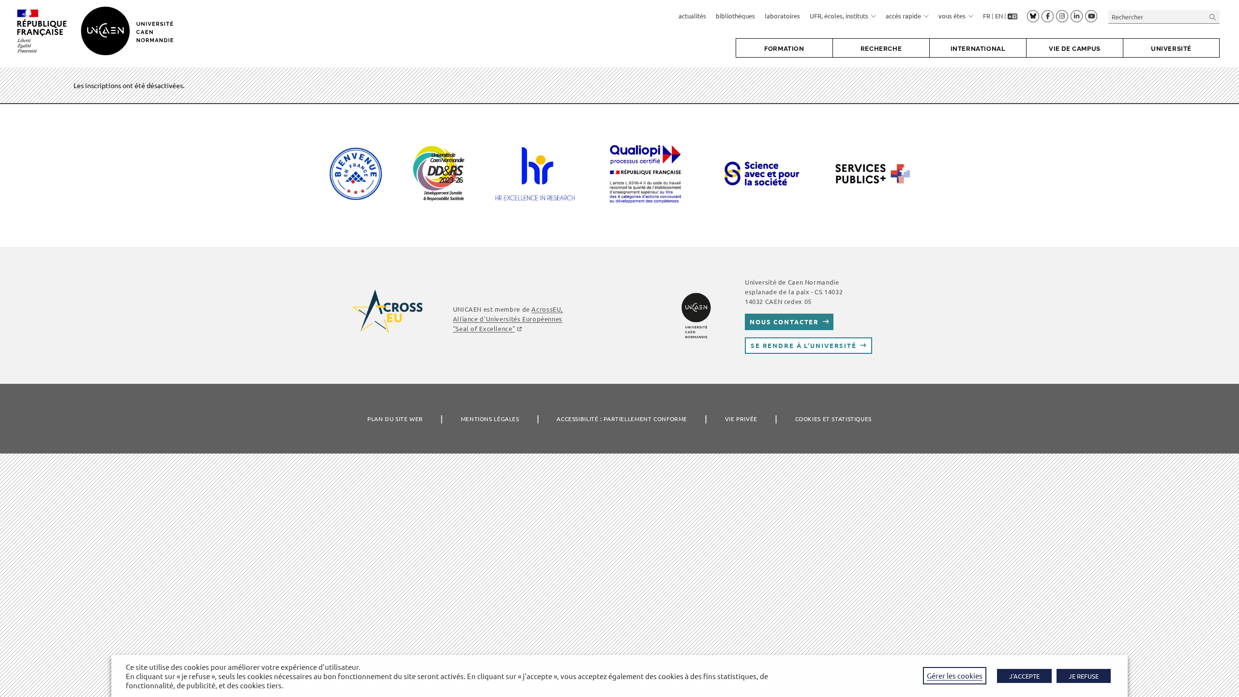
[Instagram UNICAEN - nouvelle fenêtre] (1062, 16)
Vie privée (741, 419)
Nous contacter (784, 322)
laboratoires (782, 16)
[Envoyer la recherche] (1212, 16)
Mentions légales (490, 419)
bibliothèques (735, 16)
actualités (692, 16)
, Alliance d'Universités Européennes (508, 319)
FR (986, 16)
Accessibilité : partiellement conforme (622, 419)
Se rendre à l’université (804, 345)
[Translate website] (1012, 16)
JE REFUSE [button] (1084, 676)
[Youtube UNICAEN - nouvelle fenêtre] (1091, 16)
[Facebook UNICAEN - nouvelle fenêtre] (1048, 16)
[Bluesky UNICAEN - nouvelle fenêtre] (1033, 16)
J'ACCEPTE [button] (1024, 676)
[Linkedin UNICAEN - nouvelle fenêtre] (1077, 16)
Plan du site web (395, 419)
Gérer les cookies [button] (954, 675)
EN (999, 16)
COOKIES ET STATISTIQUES (833, 419)
